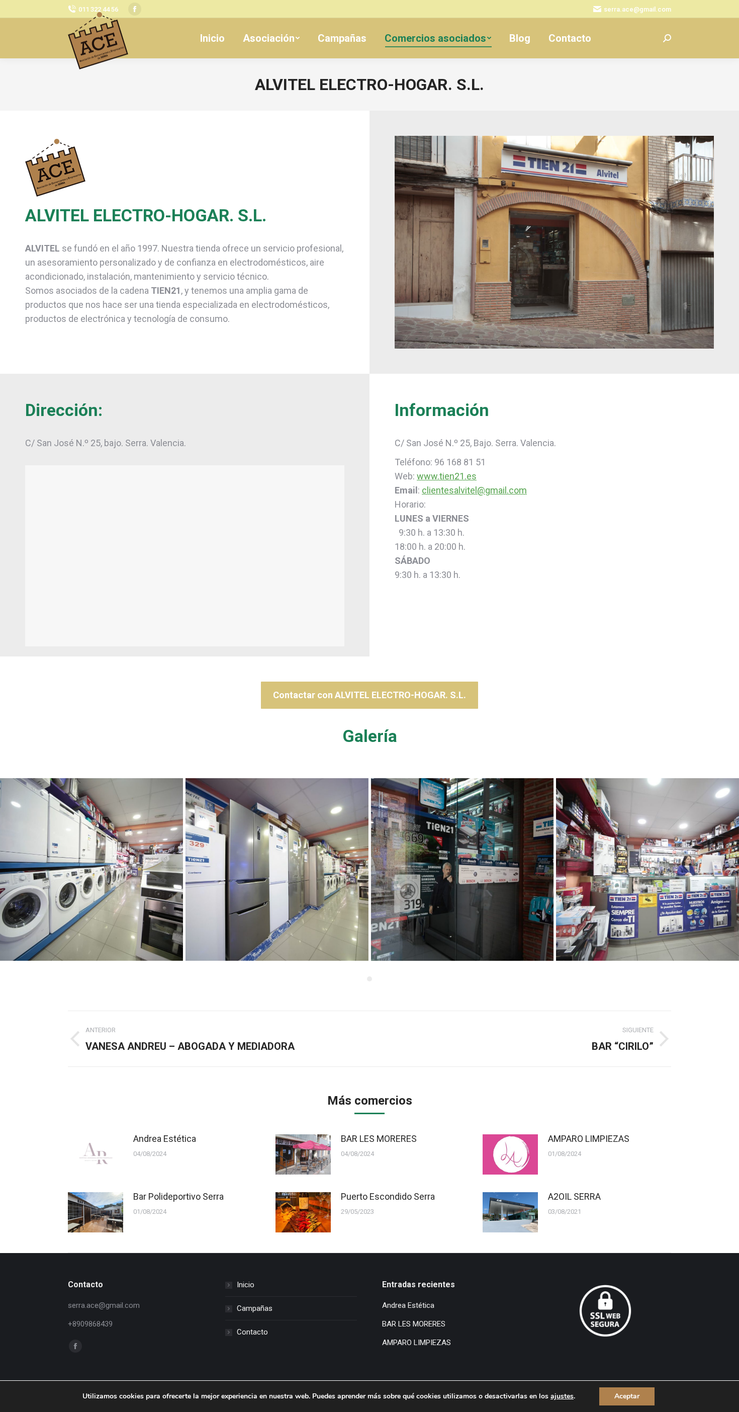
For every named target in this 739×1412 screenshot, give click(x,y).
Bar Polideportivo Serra (178, 1196)
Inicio (245, 1284)
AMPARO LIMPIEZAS (588, 1138)
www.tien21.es (447, 476)
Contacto (252, 1332)
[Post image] (95, 1154)
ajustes (562, 1396)
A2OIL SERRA (574, 1196)
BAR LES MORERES (379, 1138)
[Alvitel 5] (91, 869)
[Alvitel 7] (647, 869)
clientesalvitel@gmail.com (474, 490)
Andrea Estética (164, 1138)
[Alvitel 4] (277, 869)
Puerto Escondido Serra (388, 1196)
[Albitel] (462, 869)
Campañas (254, 1308)
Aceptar (626, 1396)
